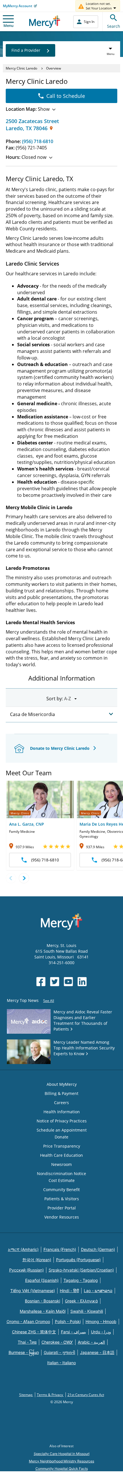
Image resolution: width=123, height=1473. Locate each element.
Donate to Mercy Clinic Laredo (60, 748)
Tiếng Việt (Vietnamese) (32, 1290)
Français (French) (59, 1249)
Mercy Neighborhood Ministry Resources (61, 1461)
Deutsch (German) (98, 1249)
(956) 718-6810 (37, 141)
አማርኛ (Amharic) (23, 1249)
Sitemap (26, 1394)
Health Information (61, 1111)
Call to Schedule (65, 95)
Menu (8, 25)
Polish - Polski (68, 1321)
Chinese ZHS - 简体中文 (34, 1331)
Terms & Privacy (50, 1394)
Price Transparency (61, 1146)
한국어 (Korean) (36, 1259)
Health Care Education (61, 1155)
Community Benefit (61, 1189)
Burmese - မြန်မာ (24, 1352)
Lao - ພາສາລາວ (98, 1290)
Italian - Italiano (61, 1362)
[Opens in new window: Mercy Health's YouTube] (68, 981)
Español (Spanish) (42, 1280)
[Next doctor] (24, 878)
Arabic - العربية (91, 1342)
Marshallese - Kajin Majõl (43, 1311)
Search (113, 26)
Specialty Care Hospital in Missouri (62, 1454)
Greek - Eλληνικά (81, 1300)
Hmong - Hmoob (101, 1321)
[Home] (44, 21)
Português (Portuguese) (78, 1259)
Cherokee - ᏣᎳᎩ (57, 1342)
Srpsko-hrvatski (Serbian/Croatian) (81, 1270)
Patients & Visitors (61, 1198)
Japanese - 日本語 (97, 1352)
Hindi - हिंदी (69, 1290)
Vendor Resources (61, 1217)
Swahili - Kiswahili (86, 1311)
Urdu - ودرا (101, 1331)
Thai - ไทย (27, 1342)
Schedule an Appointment (62, 1130)
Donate (61, 1137)
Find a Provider (25, 50)
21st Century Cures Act (86, 1394)
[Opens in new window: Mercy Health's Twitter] (54, 981)
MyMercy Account (17, 5)
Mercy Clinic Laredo (21, 68)
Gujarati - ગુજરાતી (59, 1352)
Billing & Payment (61, 1093)
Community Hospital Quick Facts (61, 1468)
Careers (61, 1102)
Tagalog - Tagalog (81, 1280)
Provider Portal (61, 1208)
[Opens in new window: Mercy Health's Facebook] (40, 981)
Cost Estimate (62, 1180)
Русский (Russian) (26, 1270)
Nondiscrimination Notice (61, 1173)
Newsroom (61, 1164)
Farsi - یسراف (73, 1331)
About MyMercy (62, 1084)
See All (48, 1000)
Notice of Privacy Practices (62, 1121)
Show (27, 109)
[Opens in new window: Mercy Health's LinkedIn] (82, 981)
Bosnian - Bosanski (42, 1300)
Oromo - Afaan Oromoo (28, 1321)
